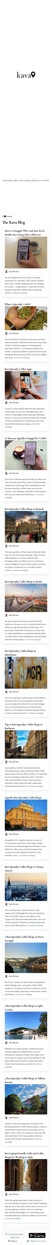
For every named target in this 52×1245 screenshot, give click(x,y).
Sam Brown (14, 271)
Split (16, 840)
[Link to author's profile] (7, 271)
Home (9, 216)
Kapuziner (41, 919)
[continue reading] (19, 292)
